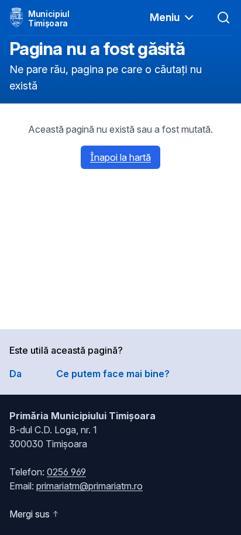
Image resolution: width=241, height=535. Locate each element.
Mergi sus (29, 514)
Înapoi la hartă (120, 157)
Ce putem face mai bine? (113, 373)
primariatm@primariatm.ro (89, 486)
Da (15, 373)
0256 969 (66, 472)
